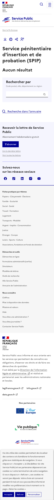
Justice (5, 230)
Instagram (31, 179)
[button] (22, 39)
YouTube (39, 179)
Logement (6, 216)
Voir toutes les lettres (11, 155)
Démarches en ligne (10, 256)
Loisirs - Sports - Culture (12, 240)
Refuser (20, 494)
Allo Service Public (10, 280)
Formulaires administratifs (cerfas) (17, 261)
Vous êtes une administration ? (15, 317)
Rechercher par (24, 84)
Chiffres (5, 297)
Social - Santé (8, 206)
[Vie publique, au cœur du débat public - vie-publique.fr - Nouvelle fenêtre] (27, 428)
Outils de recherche (10, 276)
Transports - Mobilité (11, 220)
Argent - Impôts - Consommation (16, 225)
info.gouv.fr (33, 388)
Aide (4, 312)
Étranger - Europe (10, 235)
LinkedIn (22, 179)
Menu (49, 6)
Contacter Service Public (13, 326)
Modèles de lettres (10, 271)
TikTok (14, 179)
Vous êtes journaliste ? (11, 321)
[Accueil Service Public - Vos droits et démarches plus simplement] (21, 23)
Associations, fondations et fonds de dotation (22, 244)
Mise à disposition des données (15, 302)
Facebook (5, 179)
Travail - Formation (10, 211)
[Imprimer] (11, 39)
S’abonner (10, 144)
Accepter (8, 494)
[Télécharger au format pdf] (5, 39)
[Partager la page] (16, 39)
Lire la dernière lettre (11, 151)
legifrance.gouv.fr (11, 388)
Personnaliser (34, 494)
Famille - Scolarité (10, 201)
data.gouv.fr (8, 394)
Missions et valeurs (10, 307)
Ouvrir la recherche (41, 4)
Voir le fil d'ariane (10, 30)
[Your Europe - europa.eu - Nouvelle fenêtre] (27, 411)
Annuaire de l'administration (14, 285)
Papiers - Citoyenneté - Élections (16, 196)
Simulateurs (7, 266)
